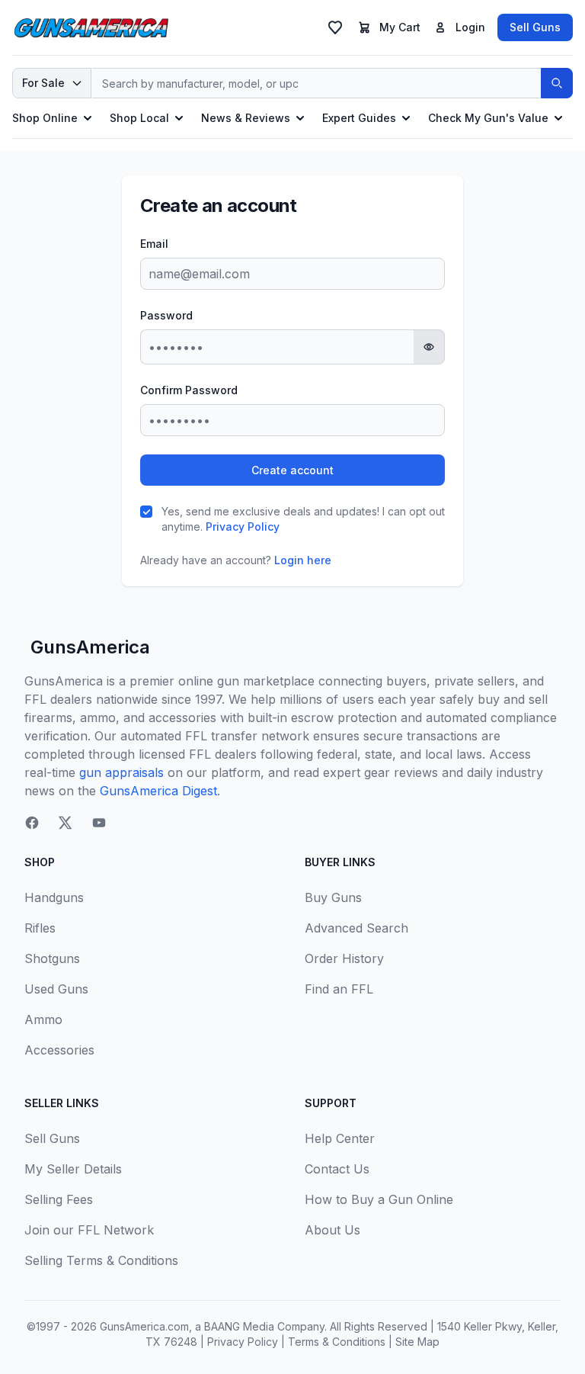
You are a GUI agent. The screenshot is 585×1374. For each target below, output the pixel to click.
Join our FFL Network (89, 1230)
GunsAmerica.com (144, 1326)
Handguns (54, 897)
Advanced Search (356, 928)
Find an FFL (339, 989)
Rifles (40, 928)
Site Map (417, 1341)
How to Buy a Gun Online (379, 1199)
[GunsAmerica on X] (65, 822)
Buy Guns (333, 897)
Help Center (340, 1138)
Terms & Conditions (336, 1341)
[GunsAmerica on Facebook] (32, 822)
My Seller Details (73, 1169)
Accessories (59, 1050)
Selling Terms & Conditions (101, 1260)
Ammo (43, 1019)
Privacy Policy (243, 526)
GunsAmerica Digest (158, 790)
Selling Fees (58, 1199)
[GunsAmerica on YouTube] (99, 822)
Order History (344, 958)
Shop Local (139, 117)
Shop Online (45, 117)
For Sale (43, 82)
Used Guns (56, 989)
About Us (332, 1230)
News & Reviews (245, 117)
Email (154, 243)
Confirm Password (189, 390)
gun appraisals (121, 772)
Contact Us (337, 1169)
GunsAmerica (90, 647)
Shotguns (52, 958)
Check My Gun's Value (488, 117)
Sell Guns (535, 27)
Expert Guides (359, 117)
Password (166, 315)
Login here (302, 560)
